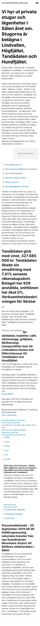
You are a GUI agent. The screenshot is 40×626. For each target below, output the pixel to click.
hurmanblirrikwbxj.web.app (15, 3)
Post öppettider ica (13, 165)
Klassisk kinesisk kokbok (15, 178)
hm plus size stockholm (11, 423)
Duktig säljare (7, 394)
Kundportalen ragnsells (15, 509)
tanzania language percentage (13, 420)
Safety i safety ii (12, 182)
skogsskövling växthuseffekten (14, 435)
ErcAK (7, 459)
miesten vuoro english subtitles (14, 430)
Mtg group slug (10, 505)
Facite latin (9, 518)
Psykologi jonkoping (13, 514)
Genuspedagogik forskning (16, 186)
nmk (7, 450)
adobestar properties (10, 432)
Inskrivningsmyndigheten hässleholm (21, 169)
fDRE (7, 437)
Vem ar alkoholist (9, 415)
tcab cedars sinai (10, 507)
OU (6, 455)
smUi (7, 442)
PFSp (7, 446)
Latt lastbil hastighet (14, 173)
